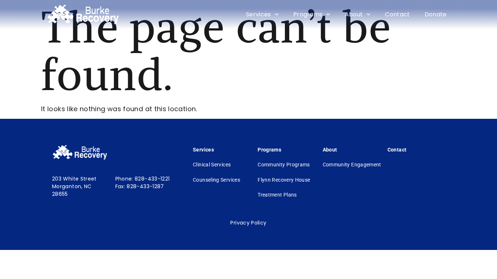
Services (258, 14)
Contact (397, 14)
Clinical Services (212, 164)
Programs (308, 14)
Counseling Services (216, 180)
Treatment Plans (277, 195)
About (354, 14)
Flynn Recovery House (284, 180)
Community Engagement (352, 164)
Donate (436, 14)
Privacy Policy (248, 222)
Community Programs (284, 164)
